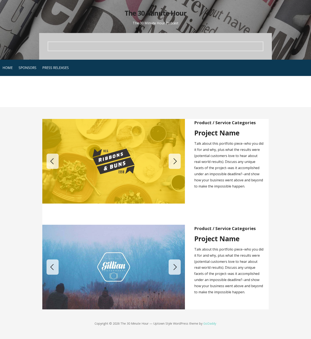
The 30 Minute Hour (155, 13)
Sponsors (27, 67)
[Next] (175, 161)
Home (8, 67)
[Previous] (53, 161)
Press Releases (55, 67)
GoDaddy (209, 323)
